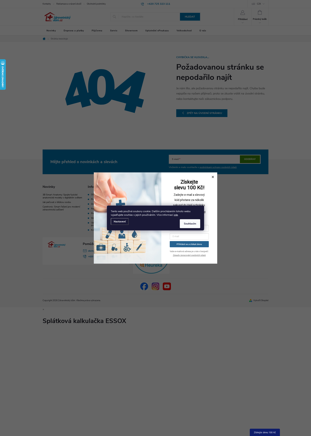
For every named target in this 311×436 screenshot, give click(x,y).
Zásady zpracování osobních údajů (189, 255)
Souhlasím (190, 223)
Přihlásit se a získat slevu (189, 244)
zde (176, 215)
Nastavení (120, 221)
